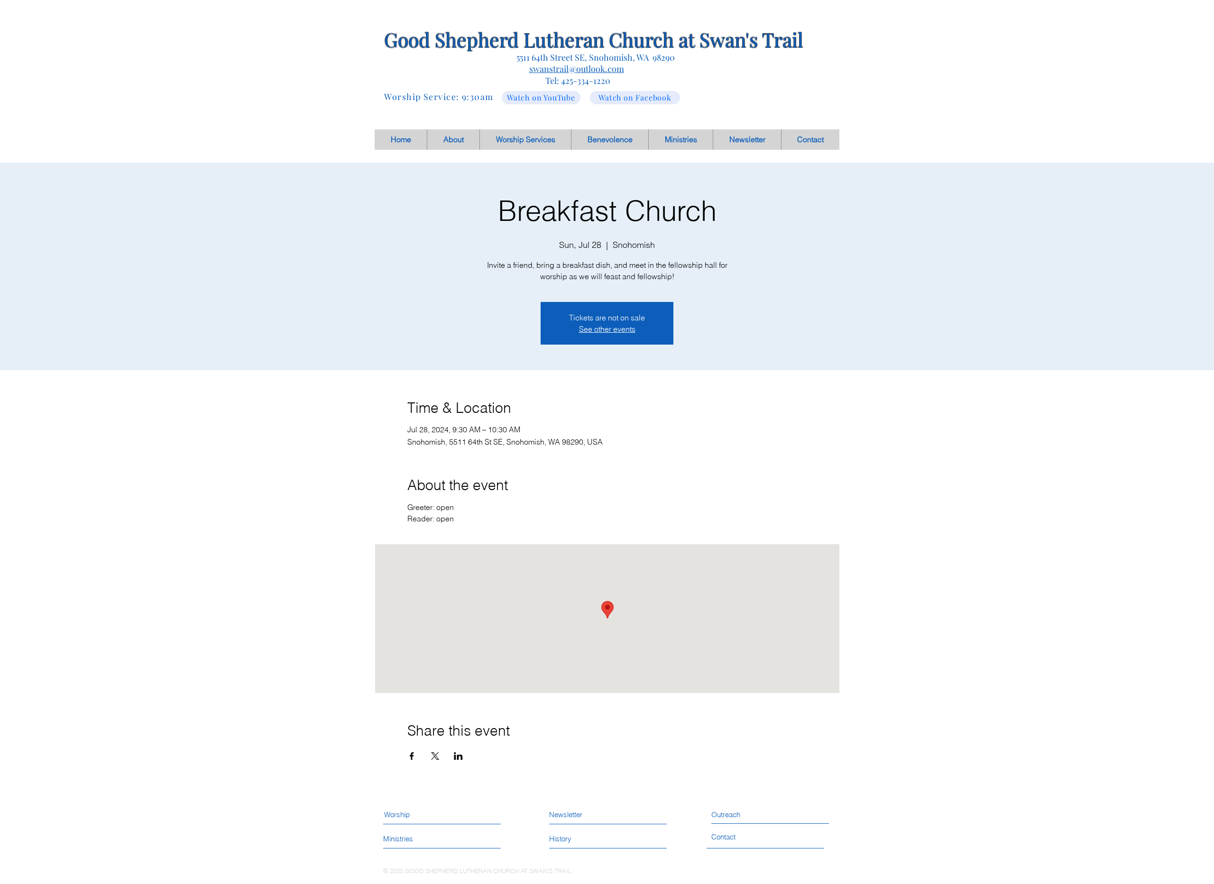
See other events (607, 329)
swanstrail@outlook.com (576, 68)
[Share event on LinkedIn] (458, 756)
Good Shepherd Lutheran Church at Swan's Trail (593, 39)
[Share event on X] (435, 756)
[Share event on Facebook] (411, 756)
